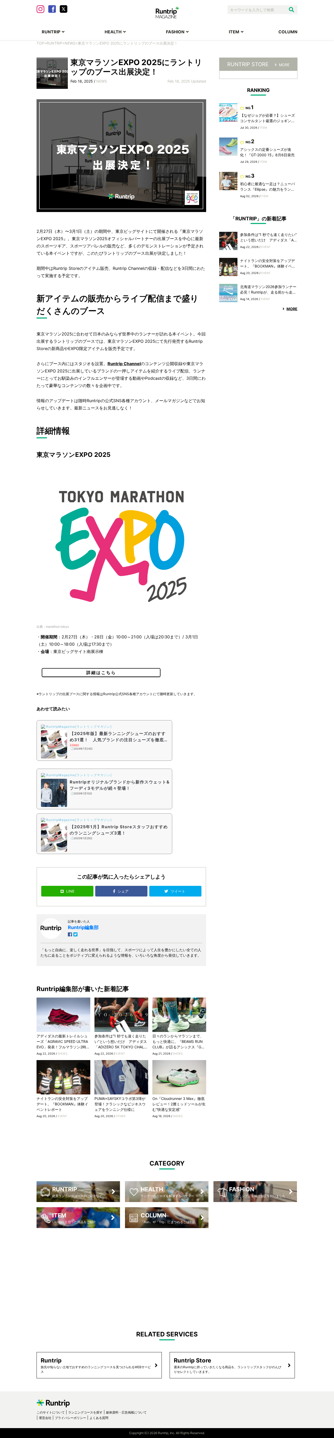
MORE (284, 65)
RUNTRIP (51, 31)
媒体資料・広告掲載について (126, 1412)
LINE (70, 891)
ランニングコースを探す (85, 1412)
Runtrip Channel (124, 363)
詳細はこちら (101, 672)
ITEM (234, 31)
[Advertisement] (167, 1275)
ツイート (178, 891)
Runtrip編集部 (83, 927)
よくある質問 (99, 1418)
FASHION (175, 31)
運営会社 (45, 1418)
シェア (124, 891)
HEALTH (113, 31)
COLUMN (287, 31)
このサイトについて (51, 1412)
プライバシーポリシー (70, 1418)
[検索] (291, 9)
